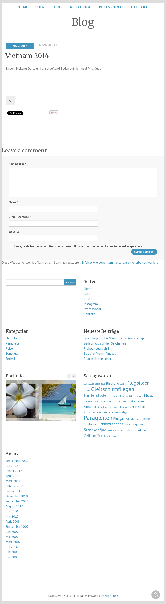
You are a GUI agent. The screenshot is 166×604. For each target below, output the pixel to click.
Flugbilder (138, 383)
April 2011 (13, 476)
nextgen (123, 412)
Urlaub (130, 430)
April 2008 (13, 521)
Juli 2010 (12, 511)
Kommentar (17, 164)
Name (13, 202)
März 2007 (13, 542)
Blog (39, 7)
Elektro (123, 383)
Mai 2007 (12, 537)
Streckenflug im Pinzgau (100, 353)
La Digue (104, 407)
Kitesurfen (137, 401)
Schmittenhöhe (111, 424)
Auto (91, 383)
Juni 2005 (12, 557)
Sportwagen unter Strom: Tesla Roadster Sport (116, 338)
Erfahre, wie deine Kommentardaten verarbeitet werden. (120, 262)
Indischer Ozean (91, 401)
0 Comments (48, 45)
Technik (11, 358)
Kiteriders (125, 401)
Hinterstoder (96, 395)
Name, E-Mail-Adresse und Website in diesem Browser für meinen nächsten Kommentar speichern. (78, 246)
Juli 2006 (12, 547)
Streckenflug (95, 430)
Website (14, 231)
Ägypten (116, 436)
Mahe (119, 407)
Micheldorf (138, 407)
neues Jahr (98, 412)
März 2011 (13, 481)
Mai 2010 (12, 516)
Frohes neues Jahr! (96, 348)
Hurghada (138, 396)
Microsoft (88, 412)
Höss (148, 395)
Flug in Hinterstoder (97, 358)
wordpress (141, 430)
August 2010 (14, 506)
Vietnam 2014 (27, 56)
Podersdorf (130, 419)
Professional (110, 7)
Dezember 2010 (17, 496)
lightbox (113, 407)
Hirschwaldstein (116, 396)
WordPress (111, 596)
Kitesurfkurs (91, 407)
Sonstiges (12, 353)
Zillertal (108, 436)
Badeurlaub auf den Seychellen (105, 343)
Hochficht (129, 396)
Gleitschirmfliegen (112, 389)
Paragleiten (13, 343)
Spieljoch (139, 424)
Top (156, 595)
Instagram (79, 7)
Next (74, 376)
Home (23, 7)
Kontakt (139, 7)
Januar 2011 (14, 491)
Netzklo (11, 338)
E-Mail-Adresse (20, 217)
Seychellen (129, 424)
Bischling (112, 383)
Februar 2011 (15, 486)
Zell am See (93, 435)
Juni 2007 (12, 532)
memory (127, 407)
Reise (146, 419)
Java (101, 401)
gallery (87, 390)
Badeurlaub (100, 383)
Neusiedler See (111, 412)
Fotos (56, 7)
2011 (86, 383)
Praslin (139, 419)
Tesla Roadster (113, 430)
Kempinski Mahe (112, 401)
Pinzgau (119, 418)
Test (123, 430)
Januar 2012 (14, 471)
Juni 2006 (12, 552)
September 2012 (17, 461)
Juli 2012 (12, 466)
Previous (69, 376)
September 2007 (17, 526)
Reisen (10, 348)
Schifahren (91, 424)
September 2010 (17, 501)
